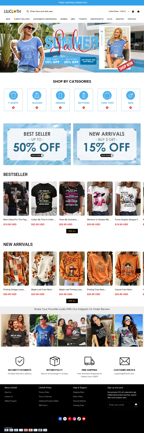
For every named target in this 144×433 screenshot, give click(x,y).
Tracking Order (78, 405)
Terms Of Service (45, 397)
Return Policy (78, 397)
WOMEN (63, 19)
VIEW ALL (72, 231)
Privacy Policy (44, 392)
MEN (73, 19)
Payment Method (79, 401)
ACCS (109, 19)
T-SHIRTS (83, 19)
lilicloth (10, 428)
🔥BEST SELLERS (22, 19)
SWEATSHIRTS (97, 19)
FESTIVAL (132, 19)
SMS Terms (43, 405)
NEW (8, 19)
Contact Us (8, 397)
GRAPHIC (120, 19)
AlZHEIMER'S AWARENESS (45, 19)
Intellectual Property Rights (49, 401)
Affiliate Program (10, 401)
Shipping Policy (78, 392)
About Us (7, 392)
